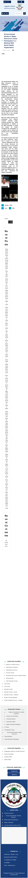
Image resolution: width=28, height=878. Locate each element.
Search (6, 218)
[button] (7, 2)
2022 (13, 208)
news (6, 208)
